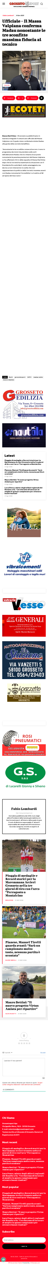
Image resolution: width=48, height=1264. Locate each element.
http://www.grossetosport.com (24, 813)
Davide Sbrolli (10, 960)
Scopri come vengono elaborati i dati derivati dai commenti (22, 1083)
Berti (11, 377)
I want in (24, 1246)
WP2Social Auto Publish (15, 1263)
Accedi (42, 1053)
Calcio (6, 85)
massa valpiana (8, 380)
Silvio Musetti (10, 1014)
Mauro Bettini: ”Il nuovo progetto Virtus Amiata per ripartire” (22, 480)
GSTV (29, 377)
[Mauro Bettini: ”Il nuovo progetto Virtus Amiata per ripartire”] (24, 982)
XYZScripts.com (35, 1263)
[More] (41, 98)
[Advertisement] (24, 277)
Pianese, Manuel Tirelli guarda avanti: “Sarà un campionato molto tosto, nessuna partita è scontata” (24, 472)
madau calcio (38, 377)
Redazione (9, 900)
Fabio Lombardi (8, 16)
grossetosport (20, 377)
